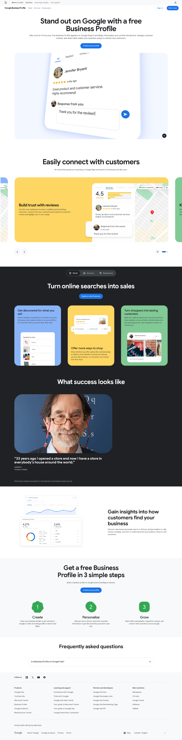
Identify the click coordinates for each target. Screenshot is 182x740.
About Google (33, 733)
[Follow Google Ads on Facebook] (44, 677)
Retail (30, 8)
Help (128, 733)
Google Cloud (138, 700)
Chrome (135, 696)
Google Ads (19, 692)
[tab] (73, 273)
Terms (68, 733)
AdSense (136, 704)
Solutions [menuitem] (29, 2)
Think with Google (61, 696)
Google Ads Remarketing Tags (105, 704)
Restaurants (46, 8)
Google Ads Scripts (101, 700)
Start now (173, 8)
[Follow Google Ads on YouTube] (38, 677)
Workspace (136, 692)
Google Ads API (99, 709)
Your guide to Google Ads (64, 709)
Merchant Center (21, 700)
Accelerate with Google (63, 692)
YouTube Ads (19, 696)
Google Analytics (21, 709)
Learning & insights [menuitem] (42, 2)
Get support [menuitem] (55, 2)
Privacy (61, 733)
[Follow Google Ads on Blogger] (26, 677)
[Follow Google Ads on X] (32, 677)
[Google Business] (5, 2)
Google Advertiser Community (66, 713)
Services (37, 8)
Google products (48, 733)
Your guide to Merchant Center (66, 704)
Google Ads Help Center (64, 700)
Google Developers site (102, 696)
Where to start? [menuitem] (17, 2)
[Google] (18, 733)
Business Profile (20, 704)
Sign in (160, 8)
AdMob (135, 709)
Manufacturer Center (23, 713)
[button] (164, 136)
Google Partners (100, 692)
